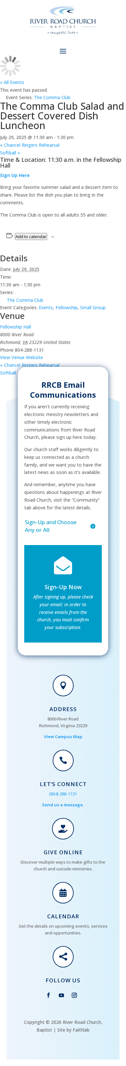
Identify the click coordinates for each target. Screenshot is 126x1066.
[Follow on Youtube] (61, 995)
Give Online (63, 852)
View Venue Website (21, 357)
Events (46, 307)
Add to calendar (31, 236)
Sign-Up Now (63, 587)
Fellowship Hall (15, 327)
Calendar (63, 916)
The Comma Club (25, 300)
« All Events (12, 82)
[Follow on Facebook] (48, 995)
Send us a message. (63, 805)
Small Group (93, 307)
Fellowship (67, 307)
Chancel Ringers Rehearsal (29, 145)
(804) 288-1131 (63, 794)
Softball (10, 153)
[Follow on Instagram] (74, 995)
